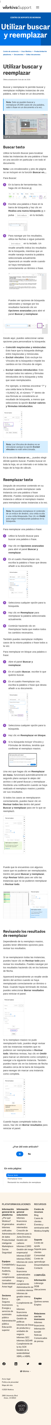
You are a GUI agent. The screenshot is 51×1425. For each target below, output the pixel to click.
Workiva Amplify (41, 1231)
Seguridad (7, 1252)
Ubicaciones (40, 1289)
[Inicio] (17, 7)
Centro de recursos (39, 1210)
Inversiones (7, 1305)
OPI (18, 1300)
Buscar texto (13, 1175)
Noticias (38, 1335)
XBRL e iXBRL (23, 1356)
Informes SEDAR (25, 1340)
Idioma (26, 1371)
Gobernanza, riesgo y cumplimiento (23, 1281)
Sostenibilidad (8, 1283)
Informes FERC (24, 1259)
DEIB (36, 1286)
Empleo (38, 1298)
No (29, 1154)
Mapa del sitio (7, 1385)
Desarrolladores (41, 1265)
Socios (5, 1249)
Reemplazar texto (15, 1179)
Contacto (38, 1268)
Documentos (19, 55)
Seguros (6, 1302)
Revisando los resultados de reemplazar (24, 1182)
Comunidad (39, 1255)
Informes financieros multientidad (22, 1312)
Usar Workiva (26, 51)
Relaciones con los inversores (39, 1316)
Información (40, 1280)
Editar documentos (33, 55)
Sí (20, 1154)
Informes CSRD (24, 1246)
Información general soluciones (23, 1212)
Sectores (6, 1295)
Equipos (6, 1261)
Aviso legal (7, 1287)
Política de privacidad (10, 1382)
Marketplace (7, 1246)
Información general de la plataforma (8, 1212)
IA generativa (8, 1224)
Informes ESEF (24, 1256)
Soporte (38, 1240)
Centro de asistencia (11, 51)
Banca (5, 1299)
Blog (36, 1215)
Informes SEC (23, 1337)
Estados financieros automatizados (23, 1271)
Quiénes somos (41, 1301)
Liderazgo (38, 1283)
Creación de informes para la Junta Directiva (24, 1233)
